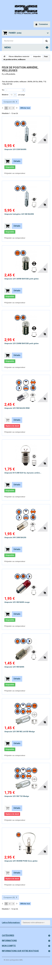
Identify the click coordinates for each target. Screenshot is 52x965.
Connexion (43, 24)
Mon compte (9, 946)
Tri (3, 90)
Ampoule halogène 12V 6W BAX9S (19, 214)
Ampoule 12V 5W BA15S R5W (17, 408)
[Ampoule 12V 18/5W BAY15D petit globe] (26, 259)
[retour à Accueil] (4, 56)
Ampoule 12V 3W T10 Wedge (16, 796)
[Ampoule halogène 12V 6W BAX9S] (26, 194)
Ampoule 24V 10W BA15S (15, 537)
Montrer (5, 95)
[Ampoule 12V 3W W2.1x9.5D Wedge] (26, 712)
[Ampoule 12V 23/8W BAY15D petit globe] (26, 323)
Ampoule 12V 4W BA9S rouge (17, 602)
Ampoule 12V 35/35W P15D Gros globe (20, 861)
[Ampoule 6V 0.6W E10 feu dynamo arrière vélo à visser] (26, 453)
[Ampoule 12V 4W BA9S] (26, 647)
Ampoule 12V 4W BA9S (14, 667)
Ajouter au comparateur (15, 173)
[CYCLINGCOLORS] (26, 9)
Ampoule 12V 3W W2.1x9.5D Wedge (19, 732)
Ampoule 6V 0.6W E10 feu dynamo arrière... (22, 473)
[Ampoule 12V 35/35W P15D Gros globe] (26, 841)
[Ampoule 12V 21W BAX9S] (26, 129)
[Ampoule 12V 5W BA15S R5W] (26, 388)
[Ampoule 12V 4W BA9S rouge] (26, 582)
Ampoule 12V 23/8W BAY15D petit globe (21, 343)
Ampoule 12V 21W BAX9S (15, 149)
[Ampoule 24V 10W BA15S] (26, 518)
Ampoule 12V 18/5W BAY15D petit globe (21, 279)
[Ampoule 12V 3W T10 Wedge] (26, 776)
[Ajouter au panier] (7, 161)
